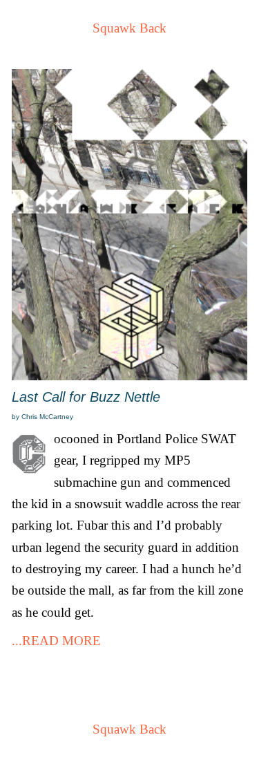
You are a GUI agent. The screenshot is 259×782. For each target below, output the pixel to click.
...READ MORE (56, 640)
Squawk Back (129, 28)
